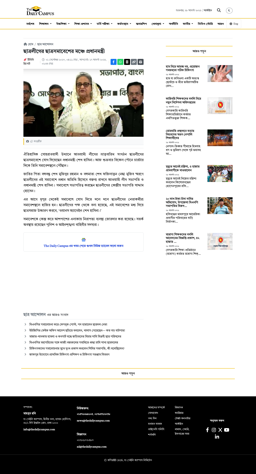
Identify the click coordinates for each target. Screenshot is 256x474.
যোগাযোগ (153, 413)
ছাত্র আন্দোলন (45, 44)
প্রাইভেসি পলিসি (156, 429)
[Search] (219, 10)
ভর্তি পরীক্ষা (103, 24)
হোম (30, 44)
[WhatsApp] (120, 62)
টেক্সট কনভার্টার (182, 418)
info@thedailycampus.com (39, 429)
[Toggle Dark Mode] (229, 11)
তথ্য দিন (152, 418)
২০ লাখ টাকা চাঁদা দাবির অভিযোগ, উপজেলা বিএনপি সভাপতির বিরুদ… (182, 203)
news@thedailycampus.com (93, 420)
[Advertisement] (83, 281)
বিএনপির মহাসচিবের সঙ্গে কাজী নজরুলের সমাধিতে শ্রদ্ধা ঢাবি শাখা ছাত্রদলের (73, 342)
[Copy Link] (134, 62)
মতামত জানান (155, 424)
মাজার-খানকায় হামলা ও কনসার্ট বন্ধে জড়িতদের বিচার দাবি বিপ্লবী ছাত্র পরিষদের (75, 336)
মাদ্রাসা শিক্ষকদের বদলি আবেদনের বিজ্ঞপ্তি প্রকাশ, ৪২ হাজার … (182, 238)
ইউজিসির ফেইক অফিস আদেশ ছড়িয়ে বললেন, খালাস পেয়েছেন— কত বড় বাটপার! (77, 330)
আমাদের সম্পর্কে (156, 407)
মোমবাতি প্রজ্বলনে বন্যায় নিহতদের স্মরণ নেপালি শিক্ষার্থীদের (180, 135)
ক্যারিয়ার (179, 413)
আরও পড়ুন (199, 51)
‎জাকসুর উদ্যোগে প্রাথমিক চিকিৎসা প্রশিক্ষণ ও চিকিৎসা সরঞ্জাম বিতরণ (69, 354)
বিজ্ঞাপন (179, 407)
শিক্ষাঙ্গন (44, 24)
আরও (221, 24)
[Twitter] (127, 62)
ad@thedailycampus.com (92, 446)
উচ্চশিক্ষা (61, 24)
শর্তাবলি (152, 434)
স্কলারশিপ (141, 24)
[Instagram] (214, 430)
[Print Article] (141, 62)
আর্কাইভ (208, 10)
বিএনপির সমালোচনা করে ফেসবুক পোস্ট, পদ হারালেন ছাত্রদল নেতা (68, 324)
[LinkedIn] (217, 437)
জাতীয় (187, 24)
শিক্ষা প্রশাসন (82, 24)
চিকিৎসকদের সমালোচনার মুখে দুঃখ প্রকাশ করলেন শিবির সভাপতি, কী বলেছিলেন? (76, 348)
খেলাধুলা (157, 24)
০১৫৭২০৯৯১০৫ (85, 414)
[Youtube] (227, 430)
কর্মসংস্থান (123, 24)
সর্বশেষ (30, 24)
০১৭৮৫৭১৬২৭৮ (102, 414)
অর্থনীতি (173, 24)
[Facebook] (114, 62)
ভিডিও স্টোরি (205, 24)
